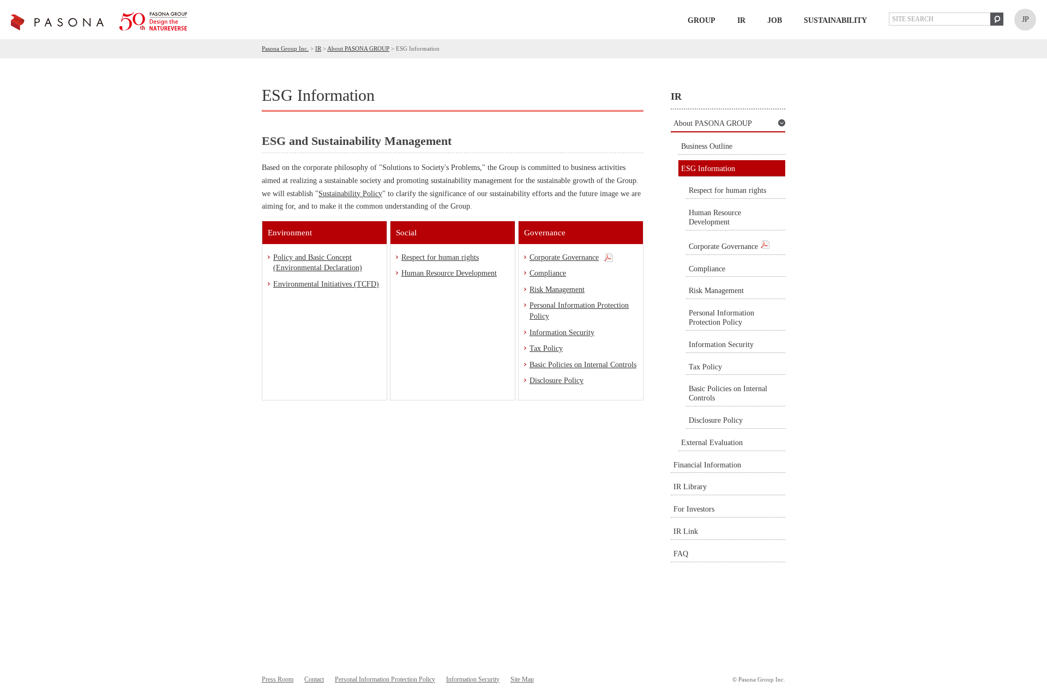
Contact (314, 679)
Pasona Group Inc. (285, 48)
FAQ (680, 554)
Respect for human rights (440, 257)
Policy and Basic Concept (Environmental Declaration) (317, 262)
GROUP (701, 20)
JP (1025, 19)
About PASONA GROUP (358, 48)
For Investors (693, 509)
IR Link (685, 531)
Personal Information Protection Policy (579, 310)
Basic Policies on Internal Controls (582, 365)
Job (774, 20)
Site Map (522, 679)
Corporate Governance (564, 257)
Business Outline (706, 146)
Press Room (277, 679)
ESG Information (708, 169)
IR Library (690, 487)
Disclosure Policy (556, 380)
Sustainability (835, 20)
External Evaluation (712, 443)
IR (741, 20)
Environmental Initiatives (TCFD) (326, 284)
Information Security (561, 333)
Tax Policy (546, 348)
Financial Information (707, 465)
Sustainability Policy (350, 194)
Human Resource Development (449, 273)
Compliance (547, 273)
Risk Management (557, 289)
